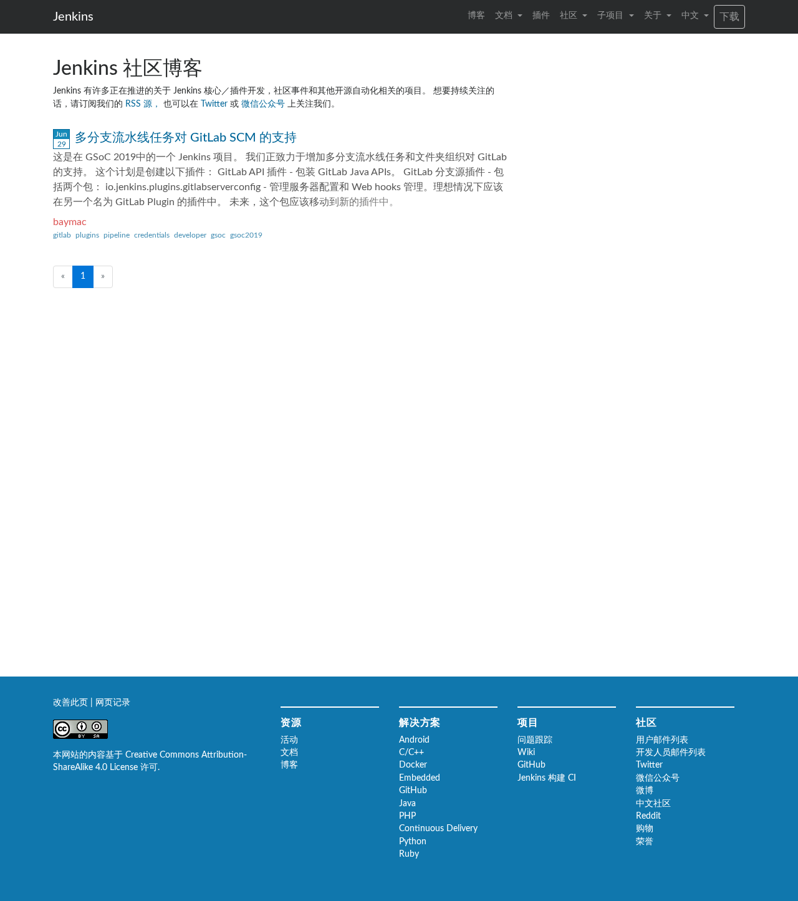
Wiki (526, 752)
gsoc (218, 235)
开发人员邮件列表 (671, 752)
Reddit (648, 816)
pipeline (116, 235)
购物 (644, 828)
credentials (152, 235)
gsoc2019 (246, 235)
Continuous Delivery (438, 828)
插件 (541, 15)
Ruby (409, 854)
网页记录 (112, 702)
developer (190, 235)
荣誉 (644, 841)
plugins (87, 235)
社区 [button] (570, 15)
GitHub (413, 790)
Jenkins (73, 17)
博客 (476, 15)
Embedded (419, 778)
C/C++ (411, 752)
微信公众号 (264, 104)
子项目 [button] (611, 15)
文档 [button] (505, 15)
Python (412, 841)
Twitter (215, 104)
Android (414, 740)
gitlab (62, 235)
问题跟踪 (534, 740)
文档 (289, 752)
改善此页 (71, 702)
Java (407, 803)
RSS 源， (144, 104)
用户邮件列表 (662, 740)
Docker (413, 765)
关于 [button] (654, 15)
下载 (729, 17)
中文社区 (653, 803)
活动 (289, 740)
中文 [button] (691, 15)
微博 (644, 790)
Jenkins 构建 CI (546, 778)
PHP (407, 816)
